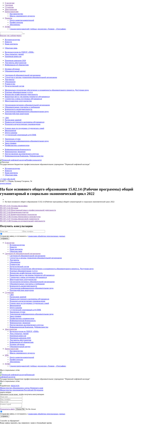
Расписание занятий (13, 120)
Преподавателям (11, 12)
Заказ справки (10, 143)
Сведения (9, 5)
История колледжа (12, 40)
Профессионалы (16, 22)
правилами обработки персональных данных (46, 236)
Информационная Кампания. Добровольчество (24, 156)
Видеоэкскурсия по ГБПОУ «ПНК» (19, 52)
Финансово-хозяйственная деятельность (21, 94)
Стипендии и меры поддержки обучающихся (23, 99)
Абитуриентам (11, 9)
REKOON (15, 386)
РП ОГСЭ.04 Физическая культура (14, 212)
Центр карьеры (11, 133)
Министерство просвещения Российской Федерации (21, 390)
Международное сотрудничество (18, 101)
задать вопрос (5, 183)
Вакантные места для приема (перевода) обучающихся (27, 97)
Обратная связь (11, 48)
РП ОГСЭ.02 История (9, 208)
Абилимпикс (15, 25)
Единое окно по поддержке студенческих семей (24, 128)
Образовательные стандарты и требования (22, 107)
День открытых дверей (14, 54)
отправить (4, 238)
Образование (10, 82)
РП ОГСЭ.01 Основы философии (14, 206)
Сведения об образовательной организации (23, 75)
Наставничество (16, 14)
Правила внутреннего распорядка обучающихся (24, 122)
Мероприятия (10, 130)
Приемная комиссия (13, 56)
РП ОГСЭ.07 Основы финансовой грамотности (19, 219)
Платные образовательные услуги (19, 92)
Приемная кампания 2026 (15, 60)
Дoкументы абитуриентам (15, 63)
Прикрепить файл (7, 409)
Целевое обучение (12, 69)
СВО (7, 118)
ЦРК (7, 355)
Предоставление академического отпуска (22, 154)
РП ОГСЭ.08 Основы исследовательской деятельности (22, 221)
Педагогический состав (14, 86)
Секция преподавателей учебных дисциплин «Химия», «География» (38, 29)
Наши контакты (11, 44)
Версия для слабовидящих (11, 35)
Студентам (9, 7)
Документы (9, 79)
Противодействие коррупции (17, 114)
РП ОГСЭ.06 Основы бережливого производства (20, 217)
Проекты (8, 18)
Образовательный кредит (15, 71)
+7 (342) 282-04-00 (7, 179)
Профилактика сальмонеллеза (17, 145)
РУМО (7, 27)
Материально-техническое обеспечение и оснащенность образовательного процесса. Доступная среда (47, 90)
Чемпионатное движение (15, 152)
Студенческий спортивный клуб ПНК (20, 135)
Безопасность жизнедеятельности (18, 109)
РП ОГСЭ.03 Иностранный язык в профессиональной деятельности (28, 210)
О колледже (9, 3)
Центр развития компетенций (22, 20)
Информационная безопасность (18, 149)
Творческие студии (12, 139)
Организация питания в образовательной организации (27, 105)
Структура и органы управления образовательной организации (31, 77)
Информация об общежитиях (17, 65)
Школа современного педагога (22, 16)
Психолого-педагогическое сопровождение (22, 124)
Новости (8, 42)
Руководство (10, 84)
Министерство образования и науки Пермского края (21, 388)
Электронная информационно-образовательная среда (27, 111)
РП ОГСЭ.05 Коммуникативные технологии (18, 214)
